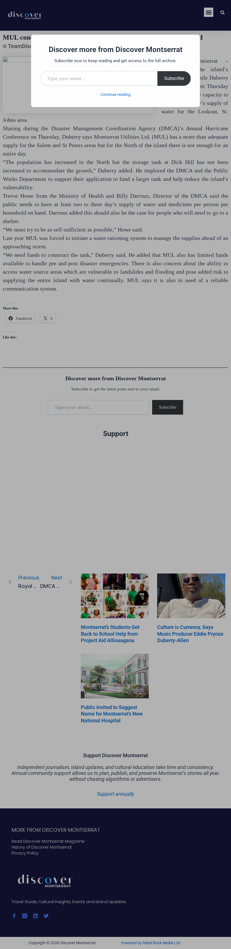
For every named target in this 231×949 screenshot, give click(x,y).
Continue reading (115, 94)
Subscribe (174, 78)
